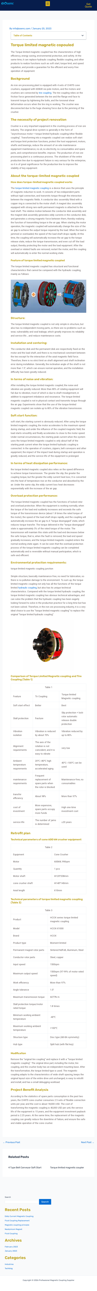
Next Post (87, 1142)
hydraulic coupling (27, 587)
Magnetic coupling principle (17, 1225)
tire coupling (45, 92)
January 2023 (11, 1251)
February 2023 (11, 1247)
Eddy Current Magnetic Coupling (19, 1216)
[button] (47, 3)
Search (8, 1197)
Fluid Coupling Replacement (17, 1220)
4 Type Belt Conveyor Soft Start (24, 1167)
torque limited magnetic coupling (32, 188)
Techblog (9, 1268)
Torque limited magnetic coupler (67, 1167)
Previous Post (11, 1142)
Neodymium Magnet (13, 1229)
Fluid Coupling (11, 1233)
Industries (9, 1264)
